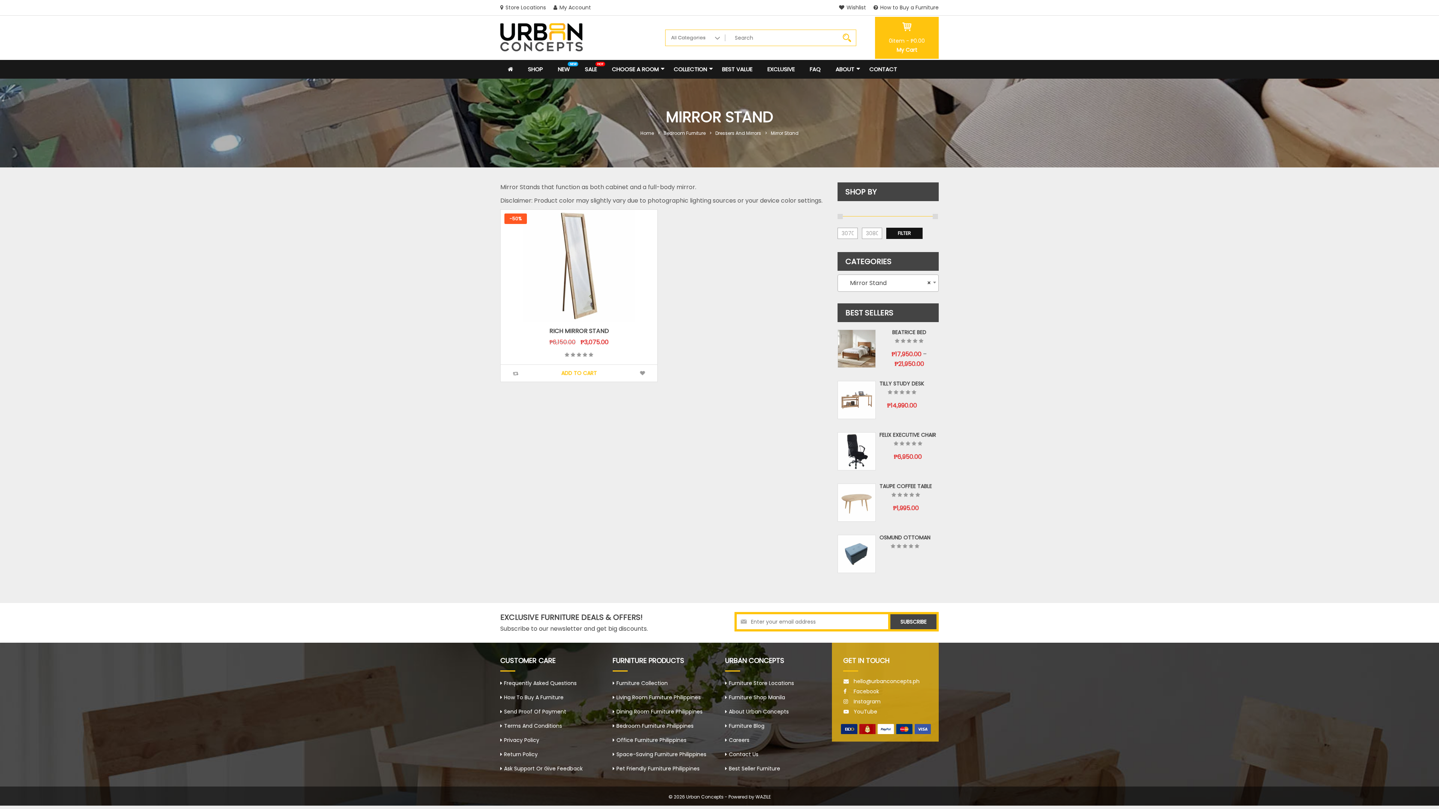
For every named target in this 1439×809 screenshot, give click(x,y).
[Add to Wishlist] (642, 373)
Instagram (867, 701)
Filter (904, 233)
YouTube (865, 711)
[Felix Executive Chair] (857, 451)
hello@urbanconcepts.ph (887, 681)
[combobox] (888, 283)
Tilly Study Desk (902, 383)
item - (907, 41)
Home (647, 133)
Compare (516, 373)
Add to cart (579, 373)
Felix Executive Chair (908, 435)
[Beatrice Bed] (857, 349)
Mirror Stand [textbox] (886, 283)
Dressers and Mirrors (738, 133)
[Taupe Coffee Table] (857, 503)
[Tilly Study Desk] (857, 400)
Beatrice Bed (909, 332)
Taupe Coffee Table (906, 486)
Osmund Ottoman (905, 537)
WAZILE (763, 797)
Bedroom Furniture (685, 133)
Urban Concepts (705, 797)
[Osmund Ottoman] (857, 554)
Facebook (866, 691)
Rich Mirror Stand (579, 331)
